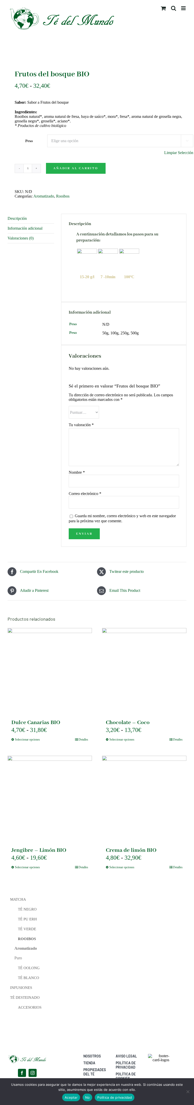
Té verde (27, 929)
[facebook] (22, 1073)
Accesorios (29, 1007)
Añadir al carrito (75, 168)
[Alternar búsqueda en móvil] (173, 8)
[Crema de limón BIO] (144, 798)
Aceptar (71, 1097)
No (87, 1097)
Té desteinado (25, 997)
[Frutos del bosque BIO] (97, 54)
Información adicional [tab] (25, 228)
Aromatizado (43, 196)
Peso (29, 141)
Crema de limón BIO (131, 850)
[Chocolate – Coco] (144, 670)
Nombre (77, 472)
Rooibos (62, 196)
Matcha (18, 899)
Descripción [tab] (17, 218)
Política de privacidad (114, 1097)
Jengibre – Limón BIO (38, 850)
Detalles (83, 739)
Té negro (27, 909)
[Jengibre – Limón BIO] (50, 798)
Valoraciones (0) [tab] (21, 238)
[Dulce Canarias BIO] (50, 670)
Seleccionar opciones (27, 739)
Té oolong (29, 968)
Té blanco (28, 978)
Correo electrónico (85, 493)
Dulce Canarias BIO (35, 722)
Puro (18, 958)
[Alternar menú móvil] (183, 8)
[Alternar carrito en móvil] (163, 8)
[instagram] (33, 1073)
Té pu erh (27, 919)
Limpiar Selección (178, 152)
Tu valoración (81, 425)
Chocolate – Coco (128, 722)
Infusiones (21, 988)
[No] (187, 1091)
